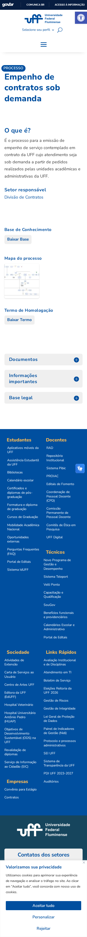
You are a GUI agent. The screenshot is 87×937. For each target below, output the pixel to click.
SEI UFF (49, 753)
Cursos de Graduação (22, 517)
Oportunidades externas (18, 539)
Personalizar (43, 917)
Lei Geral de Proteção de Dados (59, 719)
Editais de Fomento (60, 484)
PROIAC (52, 476)
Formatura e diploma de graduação (22, 507)
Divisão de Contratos (23, 197)
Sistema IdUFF (18, 570)
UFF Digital (54, 537)
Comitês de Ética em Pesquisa (61, 527)
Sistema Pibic (56, 468)
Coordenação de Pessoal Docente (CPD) (58, 496)
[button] (81, 18)
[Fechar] (84, 862)
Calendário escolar (20, 480)
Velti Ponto (52, 585)
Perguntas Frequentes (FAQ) (23, 551)
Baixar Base (18, 239)
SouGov (49, 605)
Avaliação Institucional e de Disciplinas (60, 662)
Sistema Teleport (56, 577)
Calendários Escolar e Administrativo (59, 627)
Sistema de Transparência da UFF (59, 763)
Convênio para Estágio (20, 789)
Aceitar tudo (43, 905)
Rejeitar (43, 928)
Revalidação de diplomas (15, 752)
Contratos (11, 797)
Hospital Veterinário (18, 705)
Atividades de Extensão (14, 662)
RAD (49, 448)
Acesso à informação (70, 4)
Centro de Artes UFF (19, 685)
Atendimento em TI (57, 672)
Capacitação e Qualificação (53, 595)
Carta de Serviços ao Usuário (19, 674)
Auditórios (51, 782)
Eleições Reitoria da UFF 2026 (57, 690)
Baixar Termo (19, 319)
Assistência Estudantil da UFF (23, 462)
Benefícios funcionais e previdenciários (59, 615)
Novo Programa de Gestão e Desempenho (57, 564)
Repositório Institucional (55, 458)
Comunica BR (35, 4)
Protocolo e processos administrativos (60, 743)
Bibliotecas (15, 472)
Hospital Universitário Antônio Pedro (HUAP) (20, 717)
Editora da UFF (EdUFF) (15, 695)
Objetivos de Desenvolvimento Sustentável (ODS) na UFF (20, 735)
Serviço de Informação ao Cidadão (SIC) (20, 764)
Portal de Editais (19, 562)
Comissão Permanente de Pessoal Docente (58, 513)
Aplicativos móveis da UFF (23, 450)
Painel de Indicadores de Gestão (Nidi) (59, 731)
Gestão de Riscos (56, 701)
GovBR (8, 5)
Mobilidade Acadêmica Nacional (23, 527)
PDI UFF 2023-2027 (58, 773)
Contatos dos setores (43, 854)
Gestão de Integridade (59, 708)
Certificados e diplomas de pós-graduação (19, 492)
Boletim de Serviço (57, 680)
